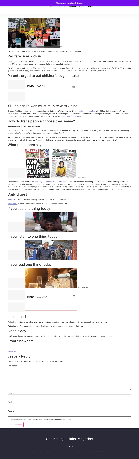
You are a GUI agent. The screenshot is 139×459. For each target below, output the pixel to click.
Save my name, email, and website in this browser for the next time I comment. (42, 419)
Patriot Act (12, 199)
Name (11, 393)
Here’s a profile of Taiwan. (72, 116)
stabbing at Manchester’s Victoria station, (52, 181)
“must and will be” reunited (84, 111)
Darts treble (12, 204)
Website (11, 411)
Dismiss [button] (80, 3)
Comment (12, 366)
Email (10, 402)
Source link (12, 351)
